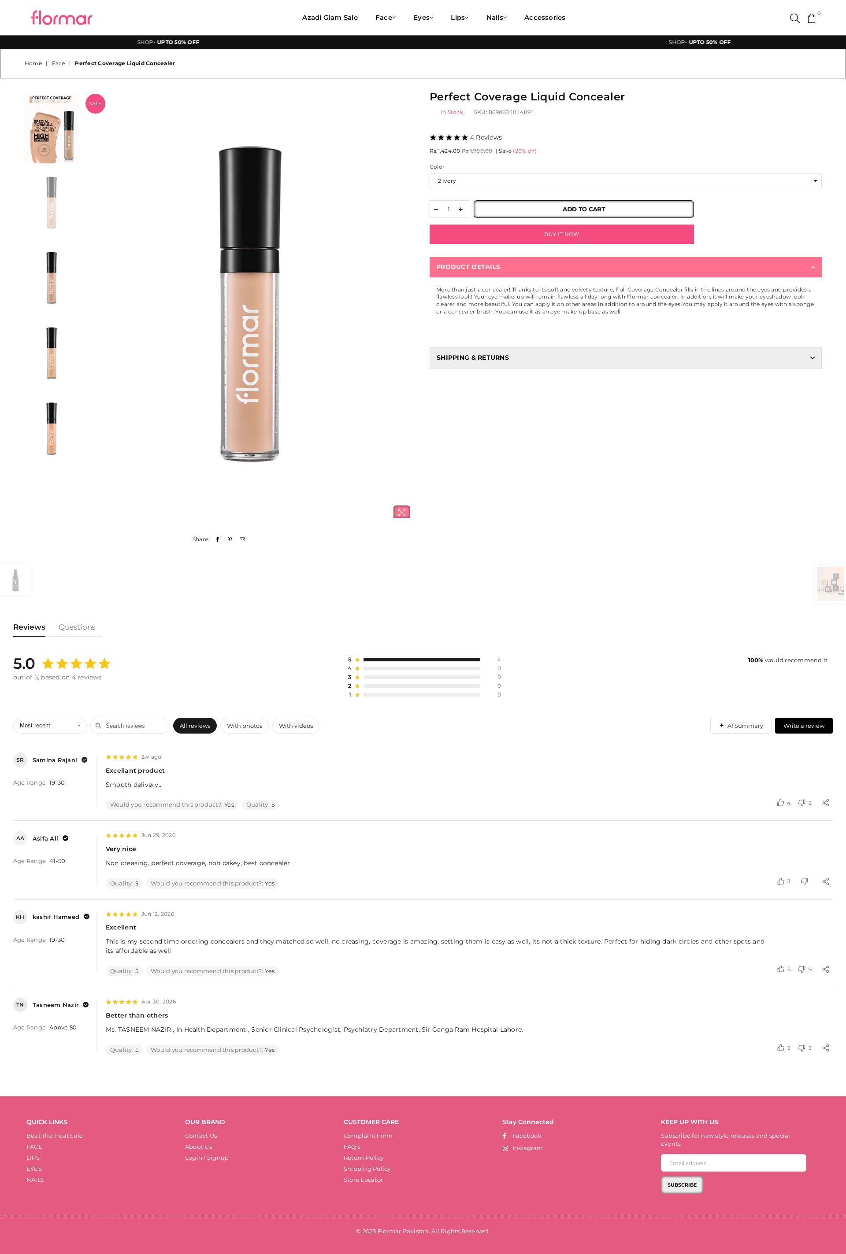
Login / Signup (207, 1157)
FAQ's (352, 1146)
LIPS (33, 1157)
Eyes (421, 17)
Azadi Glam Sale (330, 17)
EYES (34, 1168)
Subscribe (682, 1185)
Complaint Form (368, 1135)
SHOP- (120, 42)
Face (383, 17)
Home (33, 63)
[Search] (795, 17)
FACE (34, 1146)
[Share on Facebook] (218, 539)
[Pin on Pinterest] (230, 539)
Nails (494, 17)
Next (408, 308)
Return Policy (363, 1157)
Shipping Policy (367, 1168)
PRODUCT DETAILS (468, 267)
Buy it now (561, 234)
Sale (95, 103)
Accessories (545, 17)
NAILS (35, 1179)
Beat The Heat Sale (54, 1135)
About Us (198, 1146)
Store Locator (363, 1179)
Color (437, 166)
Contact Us (201, 1135)
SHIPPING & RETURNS (473, 357)
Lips (458, 17)
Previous (91, 308)
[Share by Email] (242, 539)
